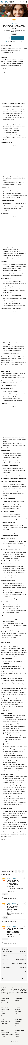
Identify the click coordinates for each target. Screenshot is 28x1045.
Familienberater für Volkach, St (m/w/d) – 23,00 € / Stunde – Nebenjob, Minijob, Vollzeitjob (13, 908)
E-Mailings (3, 1013)
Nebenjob (14, 34)
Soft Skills (3, 1028)
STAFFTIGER (14, 23)
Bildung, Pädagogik (11, 878)
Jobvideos (3, 1011)
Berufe (16, 1005)
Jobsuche (17, 1002)
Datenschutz (17, 1028)
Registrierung (18, 1021)
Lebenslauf (17, 1007)
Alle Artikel (3, 1036)
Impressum (17, 1034)
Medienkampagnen (5, 1015)
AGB (16, 1032)
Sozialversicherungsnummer (7, 1034)
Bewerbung (17, 1009)
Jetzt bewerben (18, 38)
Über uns (17, 1023)
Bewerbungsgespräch (5, 1021)
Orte (16, 1025)
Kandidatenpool (4, 1007)
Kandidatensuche (4, 1002)
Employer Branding (5, 1009)
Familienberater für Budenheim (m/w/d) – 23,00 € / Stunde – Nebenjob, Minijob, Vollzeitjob (13, 883)
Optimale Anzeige (5, 1023)
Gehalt (16, 1013)
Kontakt (17, 1036)
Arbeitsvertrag (18, 1011)
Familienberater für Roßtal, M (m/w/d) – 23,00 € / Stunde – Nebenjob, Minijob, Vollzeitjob (15, 930)
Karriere (2, 1030)
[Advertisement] (14, 87)
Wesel (24, 955)
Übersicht (3, 1000)
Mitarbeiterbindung (5, 1032)
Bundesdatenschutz (19, 1030)
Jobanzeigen (3, 1005)
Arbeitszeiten (18, 1015)
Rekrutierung (4, 1025)
